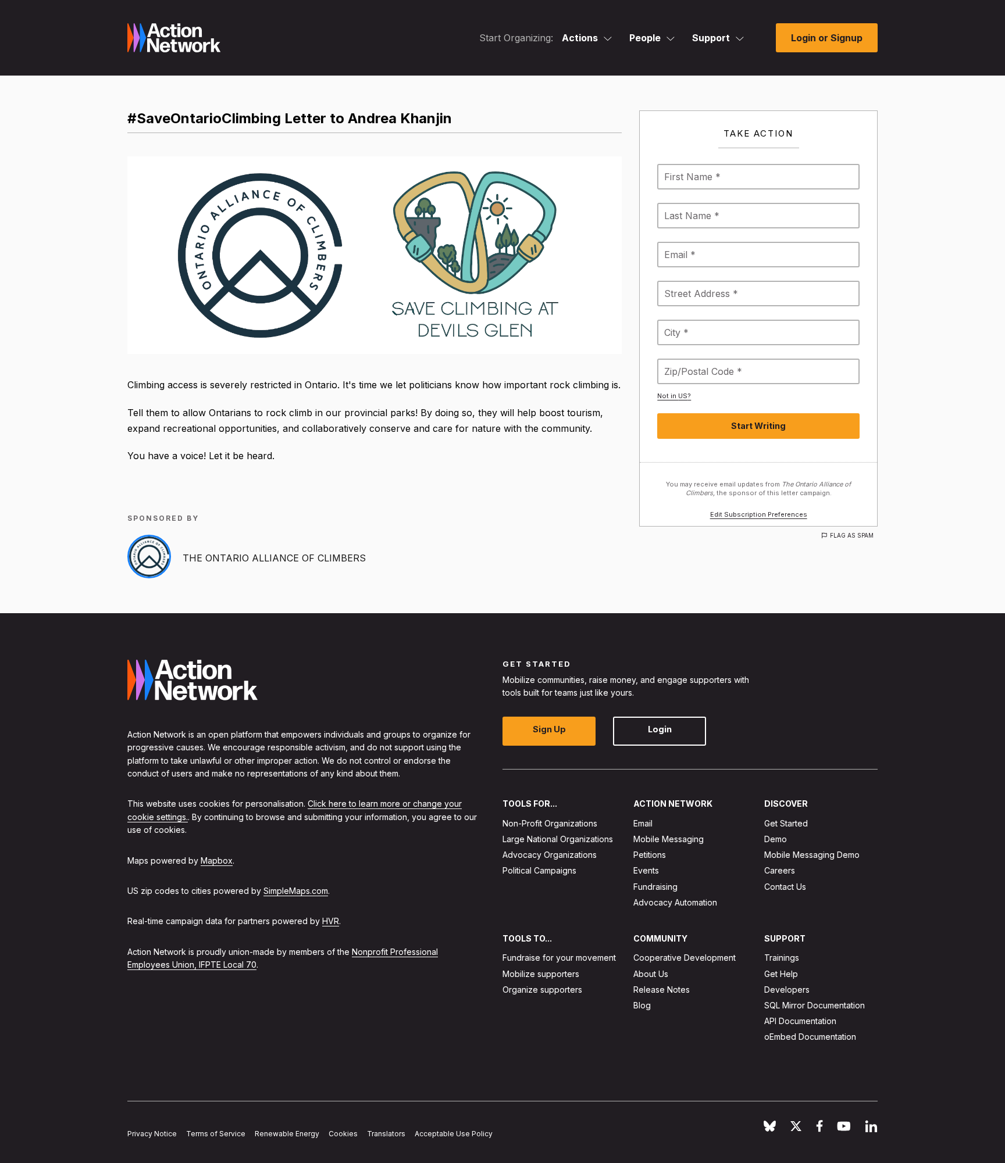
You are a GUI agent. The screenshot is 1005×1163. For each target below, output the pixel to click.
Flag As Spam (852, 535)
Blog (642, 1005)
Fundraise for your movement (559, 957)
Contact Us (785, 886)
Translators (386, 1133)
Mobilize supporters (540, 973)
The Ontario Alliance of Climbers (274, 558)
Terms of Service (215, 1133)
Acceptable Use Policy (454, 1133)
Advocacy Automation (675, 902)
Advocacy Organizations (549, 855)
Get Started (786, 823)
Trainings (781, 957)
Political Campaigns (539, 870)
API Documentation (800, 1021)
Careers (779, 870)
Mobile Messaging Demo (812, 855)
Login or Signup (827, 38)
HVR (330, 921)
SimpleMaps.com (295, 891)
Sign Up (549, 729)
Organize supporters (542, 989)
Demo (775, 839)
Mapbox (217, 860)
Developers (787, 989)
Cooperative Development (684, 957)
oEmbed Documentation (810, 1037)
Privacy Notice (152, 1133)
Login (660, 729)
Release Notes (661, 989)
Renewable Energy (287, 1133)
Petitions (649, 855)
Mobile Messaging (668, 839)
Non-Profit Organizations (549, 823)
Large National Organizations (557, 839)
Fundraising (655, 886)
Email (643, 823)
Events (646, 870)
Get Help (781, 973)
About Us (650, 973)
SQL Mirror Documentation (814, 1005)
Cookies (343, 1133)
